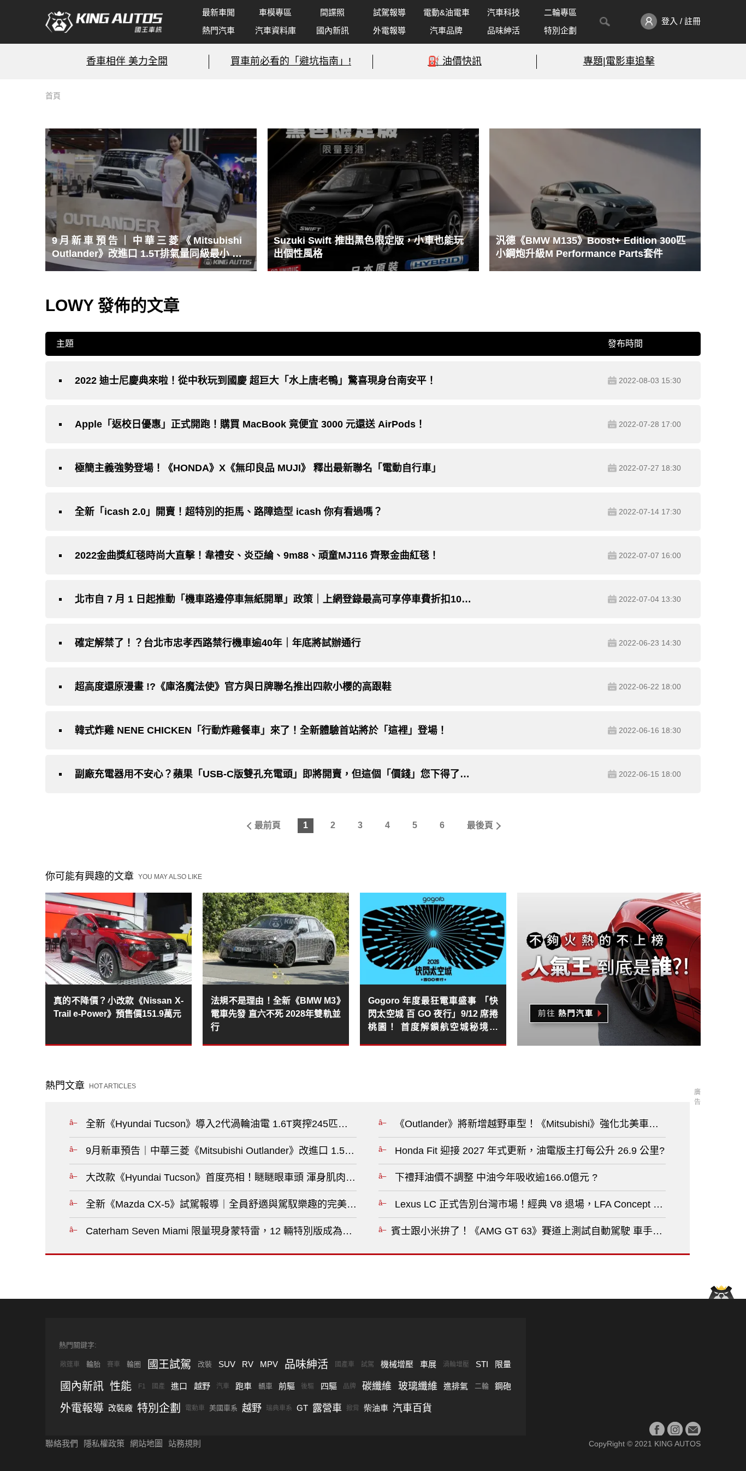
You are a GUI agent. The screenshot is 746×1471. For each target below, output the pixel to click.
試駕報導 (389, 12)
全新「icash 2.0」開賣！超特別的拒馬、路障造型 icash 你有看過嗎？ (229, 511)
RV (247, 1364)
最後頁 (480, 825)
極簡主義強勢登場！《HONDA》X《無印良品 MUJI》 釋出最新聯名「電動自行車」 (258, 467)
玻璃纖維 (417, 1386)
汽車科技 (503, 12)
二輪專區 (560, 12)
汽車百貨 (412, 1408)
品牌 (349, 1386)
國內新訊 (332, 30)
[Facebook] (657, 1429)
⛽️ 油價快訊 (455, 61)
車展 (428, 1364)
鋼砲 (503, 1386)
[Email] (693, 1429)
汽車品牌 (446, 30)
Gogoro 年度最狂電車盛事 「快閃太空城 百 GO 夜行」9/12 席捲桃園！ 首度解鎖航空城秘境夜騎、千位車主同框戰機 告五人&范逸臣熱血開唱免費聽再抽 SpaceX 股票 (433, 1015)
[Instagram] (675, 1429)
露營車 (327, 1408)
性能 (121, 1386)
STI (482, 1364)
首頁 (53, 95)
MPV (269, 1364)
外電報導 (389, 30)
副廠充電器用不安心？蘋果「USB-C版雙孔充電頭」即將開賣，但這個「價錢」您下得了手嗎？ (273, 774)
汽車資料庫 (275, 30)
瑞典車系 (279, 1408)
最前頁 (267, 825)
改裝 (205, 1364)
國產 (158, 1386)
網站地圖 (146, 1443)
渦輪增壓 (456, 1364)
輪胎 (93, 1364)
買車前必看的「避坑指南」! (290, 61)
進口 (179, 1386)
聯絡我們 (61, 1443)
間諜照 (332, 12)
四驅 (329, 1386)
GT (302, 1408)
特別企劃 (560, 30)
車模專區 (275, 12)
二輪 (482, 1386)
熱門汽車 (218, 30)
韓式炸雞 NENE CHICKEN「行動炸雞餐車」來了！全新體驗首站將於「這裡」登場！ (261, 730)
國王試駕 (169, 1364)
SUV (226, 1364)
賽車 (113, 1364)
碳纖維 (377, 1386)
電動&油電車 (446, 12)
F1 (142, 1386)
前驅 (287, 1386)
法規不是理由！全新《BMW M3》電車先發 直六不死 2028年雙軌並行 (276, 1014)
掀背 (352, 1408)
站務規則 (184, 1443)
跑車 (243, 1386)
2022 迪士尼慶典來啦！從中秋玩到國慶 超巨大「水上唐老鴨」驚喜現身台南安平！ (255, 380)
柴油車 (376, 1408)
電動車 (195, 1408)
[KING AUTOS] (104, 22)
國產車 (344, 1364)
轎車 (265, 1386)
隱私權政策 (104, 1443)
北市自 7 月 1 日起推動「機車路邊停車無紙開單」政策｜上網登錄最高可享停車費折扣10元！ (273, 599)
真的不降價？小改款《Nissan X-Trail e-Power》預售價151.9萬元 (118, 1007)
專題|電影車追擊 (619, 61)
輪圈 (134, 1364)
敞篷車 (70, 1364)
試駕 (367, 1364)
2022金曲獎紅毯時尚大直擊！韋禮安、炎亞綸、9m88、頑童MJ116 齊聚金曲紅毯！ (257, 555)
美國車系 (223, 1408)
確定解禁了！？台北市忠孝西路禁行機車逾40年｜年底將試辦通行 (218, 642)
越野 (202, 1386)
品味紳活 (503, 30)
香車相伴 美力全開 (127, 61)
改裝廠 (120, 1408)
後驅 (307, 1386)
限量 (503, 1364)
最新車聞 (218, 12)
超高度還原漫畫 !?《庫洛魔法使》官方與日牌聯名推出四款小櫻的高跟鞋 (233, 686)
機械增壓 (397, 1364)
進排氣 (455, 1386)
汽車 (222, 1386)
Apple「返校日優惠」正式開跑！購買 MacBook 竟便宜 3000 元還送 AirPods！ (250, 424)
